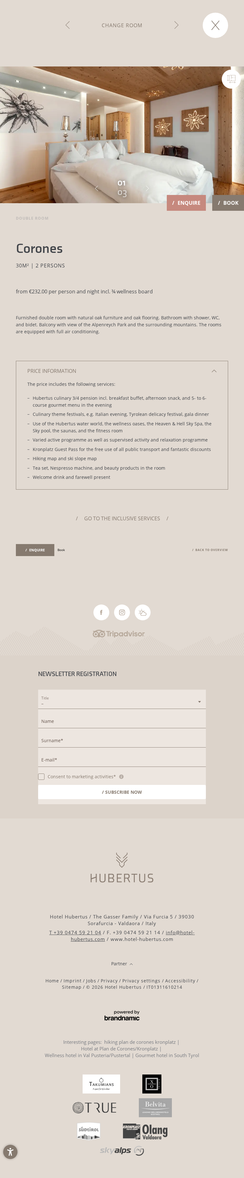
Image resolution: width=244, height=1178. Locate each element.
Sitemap (72, 987)
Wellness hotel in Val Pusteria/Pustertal (87, 1055)
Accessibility (180, 981)
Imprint (73, 981)
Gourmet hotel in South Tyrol (167, 1055)
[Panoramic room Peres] (67, 25)
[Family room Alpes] (176, 25)
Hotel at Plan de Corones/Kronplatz (119, 1048)
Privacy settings (142, 981)
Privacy (109, 981)
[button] (10, 1152)
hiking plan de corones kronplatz (140, 1042)
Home (52, 981)
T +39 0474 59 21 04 (75, 932)
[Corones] (231, 79)
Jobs (91, 981)
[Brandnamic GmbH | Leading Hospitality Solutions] (122, 1015)
